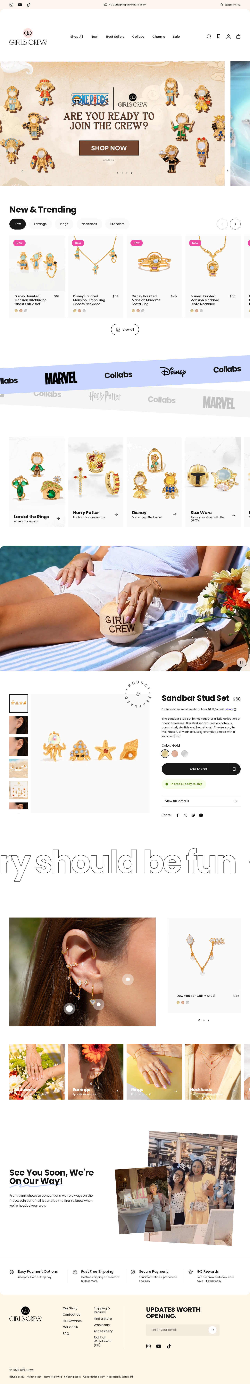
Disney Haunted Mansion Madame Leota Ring (146, 300)
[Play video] (125, 610)
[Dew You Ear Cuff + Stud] (204, 954)
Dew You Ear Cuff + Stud (196, 996)
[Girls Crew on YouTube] (158, 1346)
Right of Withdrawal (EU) (102, 1341)
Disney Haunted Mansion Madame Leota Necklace (204, 300)
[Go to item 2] (18, 725)
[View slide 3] (208, 1020)
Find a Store (103, 1319)
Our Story (70, 1308)
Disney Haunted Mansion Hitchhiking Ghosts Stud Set (30, 300)
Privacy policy (34, 1376)
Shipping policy (72, 1376)
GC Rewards (232, 5)
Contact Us (71, 1315)
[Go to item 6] (18, 811)
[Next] (226, 171)
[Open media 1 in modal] (90, 753)
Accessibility (103, 1331)
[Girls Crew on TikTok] (168, 1346)
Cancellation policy (93, 1376)
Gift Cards (70, 1327)
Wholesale (102, 1325)
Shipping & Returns (102, 1310)
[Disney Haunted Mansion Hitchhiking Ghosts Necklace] (95, 263)
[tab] (17, 224)
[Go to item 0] (18, 703)
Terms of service (53, 1376)
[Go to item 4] (18, 768)
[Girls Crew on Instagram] (148, 1346)
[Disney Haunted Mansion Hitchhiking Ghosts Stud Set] (37, 263)
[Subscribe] (212, 1330)
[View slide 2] (204, 1020)
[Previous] (24, 171)
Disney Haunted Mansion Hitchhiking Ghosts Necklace (89, 300)
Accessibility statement (120, 1376)
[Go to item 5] (18, 790)
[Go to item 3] (18, 746)
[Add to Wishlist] (58, 284)
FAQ (66, 1334)
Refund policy (16, 1376)
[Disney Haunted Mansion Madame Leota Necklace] (213, 263)
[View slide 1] (199, 1020)
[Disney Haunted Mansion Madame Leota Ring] (154, 263)
